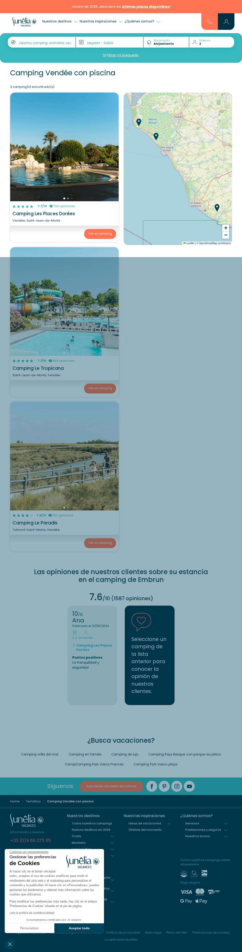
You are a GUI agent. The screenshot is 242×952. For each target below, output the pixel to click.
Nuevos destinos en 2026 (91, 830)
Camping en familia (85, 754)
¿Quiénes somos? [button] (140, 21)
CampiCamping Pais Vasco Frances (94, 764)
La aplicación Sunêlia (121, 940)
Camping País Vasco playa (155, 764)
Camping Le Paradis (35, 523)
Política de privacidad (123, 932)
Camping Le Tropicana (38, 368)
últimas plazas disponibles (146, 6)
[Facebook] (151, 786)
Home (15, 801)
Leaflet (190, 243)
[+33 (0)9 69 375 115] (209, 21)
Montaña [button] (79, 843)
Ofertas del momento (145, 830)
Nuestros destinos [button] (57, 21)
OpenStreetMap (208, 243)
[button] (10, 944)
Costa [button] (76, 836)
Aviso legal (153, 932)
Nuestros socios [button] (197, 836)
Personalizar (29, 928)
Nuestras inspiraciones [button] (98, 21)
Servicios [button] (192, 823)
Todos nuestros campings (92, 823)
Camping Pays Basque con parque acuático (184, 754)
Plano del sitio (176, 932)
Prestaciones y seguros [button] (203, 830)
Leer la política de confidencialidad (31, 913)
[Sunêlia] (24, 21)
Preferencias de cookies (211, 932)
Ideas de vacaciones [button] (145, 823)
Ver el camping (100, 234)
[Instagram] (176, 786)
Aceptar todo (79, 928)
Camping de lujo (124, 754)
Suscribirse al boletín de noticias (111, 786)
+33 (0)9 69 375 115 (30, 840)
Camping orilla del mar (40, 754)
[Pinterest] (164, 786)
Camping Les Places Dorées (44, 213)
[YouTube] (189, 786)
